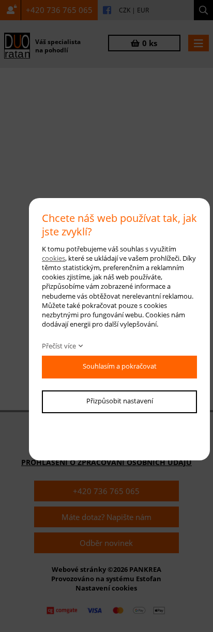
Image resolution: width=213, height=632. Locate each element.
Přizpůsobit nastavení (119, 400)
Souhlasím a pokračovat (120, 366)
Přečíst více (59, 345)
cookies (53, 258)
